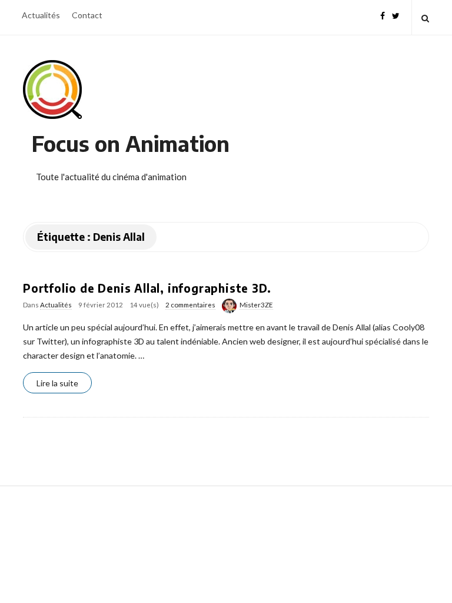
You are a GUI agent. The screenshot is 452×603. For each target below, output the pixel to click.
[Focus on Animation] (52, 89)
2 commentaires (190, 305)
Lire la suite (57, 383)
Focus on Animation (131, 143)
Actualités (41, 15)
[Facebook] (382, 14)
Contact (87, 15)
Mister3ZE (256, 305)
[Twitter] (396, 14)
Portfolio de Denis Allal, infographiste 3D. (147, 288)
